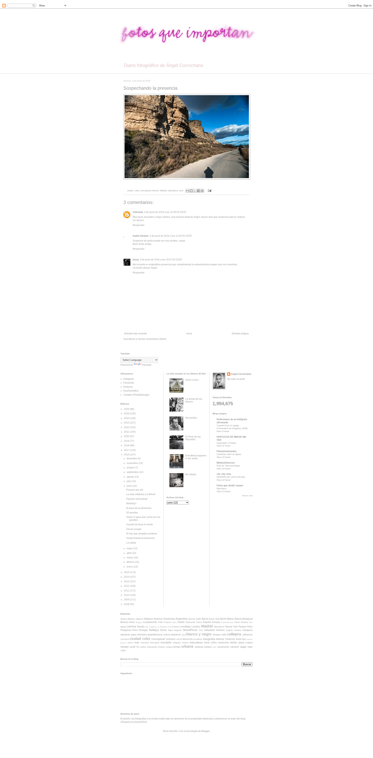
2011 (127, 590)
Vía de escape (133, 529)
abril (129, 553)
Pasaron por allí (134, 489)
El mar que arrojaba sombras (141, 533)
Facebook (128, 382)
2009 (127, 599)
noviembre (133, 463)
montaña (165, 642)
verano (234, 646)
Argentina (182, 618)
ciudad (135, 639)
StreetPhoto (190, 630)
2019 (127, 441)
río (137, 647)
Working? (131, 503)
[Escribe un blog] (191, 191)
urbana (187, 646)
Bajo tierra (221, 488)
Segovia (177, 630)
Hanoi (237, 622)
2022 (127, 427)
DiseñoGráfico (131, 390)
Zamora (237, 630)
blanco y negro (199, 634)
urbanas (199, 647)
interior (220, 638)
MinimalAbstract (226, 462)
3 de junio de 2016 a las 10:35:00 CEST (165, 212)
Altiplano (148, 618)
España (207, 622)
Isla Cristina (150, 627)
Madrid (163, 190)
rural (181, 190)
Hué (251, 622)
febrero (131, 562)
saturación (152, 647)
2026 (127, 409)
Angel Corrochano (241, 374)
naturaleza (173, 190)
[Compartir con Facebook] (198, 191)
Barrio (205, 618)
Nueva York (231, 626)
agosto (130, 476)
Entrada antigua (240, 333)
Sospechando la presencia (140, 538)
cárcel (179, 639)
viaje (250, 647)
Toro (201, 630)
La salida (131, 542)
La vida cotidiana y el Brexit (140, 494)
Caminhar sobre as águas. (229, 454)
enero (130, 566)
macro (130, 642)
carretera (124, 639)
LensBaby (185, 626)
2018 (127, 445)
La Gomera (173, 626)
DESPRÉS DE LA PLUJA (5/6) (231, 477)
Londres (196, 626)
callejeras (247, 634)
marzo (130, 557)
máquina (177, 642)
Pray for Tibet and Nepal (228, 466)
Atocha (191, 619)
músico (185, 642)
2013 (127, 581)
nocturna (223, 642)
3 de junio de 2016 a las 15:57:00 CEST (161, 259)
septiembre (133, 472)
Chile (160, 622)
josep (136, 259)
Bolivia (238, 618)
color (136, 190)
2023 (127, 422)
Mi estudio (190, 474)
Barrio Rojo (214, 619)
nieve (207, 642)
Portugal (143, 630)
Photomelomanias (227, 451)
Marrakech (219, 626)
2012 (127, 586)
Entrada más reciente (135, 333)
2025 (127, 413)
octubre (131, 467)
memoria (145, 642)
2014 (127, 576)
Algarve (139, 619)
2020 (127, 436)
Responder (139, 225)
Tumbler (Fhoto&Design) (136, 394)
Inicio (189, 333)
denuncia (188, 639)
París (250, 626)
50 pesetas (132, 512)
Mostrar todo (247, 496)
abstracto (125, 634)
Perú (135, 630)
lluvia (238, 639)
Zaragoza (247, 630)
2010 (127, 595)
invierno (155, 190)
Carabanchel (150, 622)
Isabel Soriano (140, 236)
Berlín (223, 618)
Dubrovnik (190, 622)
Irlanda (141, 626)
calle (224, 634)
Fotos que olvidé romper (230, 485)
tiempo (177, 647)
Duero (199, 622)
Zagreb (229, 630)
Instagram (128, 379)
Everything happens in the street (196, 457)
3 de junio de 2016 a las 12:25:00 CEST (171, 236)
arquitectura (154, 634)
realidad (249, 642)
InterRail (131, 626)
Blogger (205, 731)
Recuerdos (191, 417)
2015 (127, 572)
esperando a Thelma (226, 443)
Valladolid (209, 630)
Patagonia (125, 630)
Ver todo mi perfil (236, 379)
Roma (163, 630)
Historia (244, 622)
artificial (166, 634)
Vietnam (220, 630)
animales (142, 634)
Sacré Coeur (192, 380)
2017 (127, 450)
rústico (143, 647)
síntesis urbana (165, 647)
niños (214, 642)
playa (241, 642)
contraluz (170, 639)
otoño (233, 642)
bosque (217, 634)
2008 (127, 604)
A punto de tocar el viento (139, 524)
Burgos (139, 622)
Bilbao (230, 618)
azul (184, 634)
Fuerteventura (227, 622)
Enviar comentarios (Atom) (152, 339)
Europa (216, 622)
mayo (130, 548)
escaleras (197, 639)
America (158, 618)
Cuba (174, 622)
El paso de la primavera (138, 508)
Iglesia (123, 626)
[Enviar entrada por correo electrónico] (209, 190)
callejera (234, 634)
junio (129, 486)
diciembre (132, 458)
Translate (146, 365)
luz (244, 638)
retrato (124, 646)
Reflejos (154, 630)
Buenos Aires (127, 622)
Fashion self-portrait (136, 499)
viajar (243, 646)
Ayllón (198, 619)
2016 (127, 454)
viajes (123, 650)
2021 (127, 431)
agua (133, 634)
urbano (208, 647)
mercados (154, 642)
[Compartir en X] (195, 191)
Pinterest (128, 387)
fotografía (209, 638)
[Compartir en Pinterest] (202, 191)
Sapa (170, 630)
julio (129, 481)
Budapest (247, 618)
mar (136, 642)
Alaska (123, 619)
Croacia (167, 622)
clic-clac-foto (224, 474)
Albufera (131, 619)
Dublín (181, 622)
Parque (242, 626)
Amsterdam (169, 618)
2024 (127, 418)
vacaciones (223, 647)
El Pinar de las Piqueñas (193, 438)
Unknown (138, 212)
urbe (215, 647)
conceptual (145, 190)
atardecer (176, 634)
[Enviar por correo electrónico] (187, 191)
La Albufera (162, 627)
